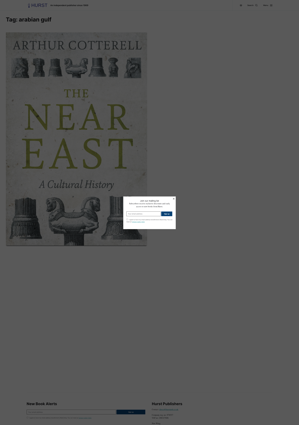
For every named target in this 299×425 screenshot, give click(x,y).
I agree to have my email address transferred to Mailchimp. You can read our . (149, 221)
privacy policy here (138, 222)
